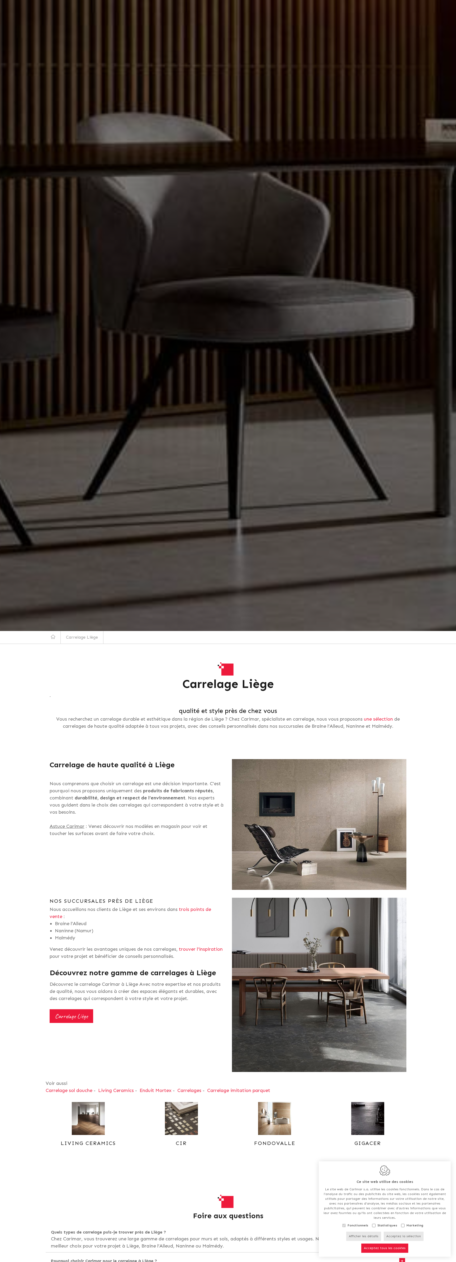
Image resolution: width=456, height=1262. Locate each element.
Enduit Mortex (156, 1090)
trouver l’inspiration (201, 949)
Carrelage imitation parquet (238, 1090)
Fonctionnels (358, 1225)
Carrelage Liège (71, 1016)
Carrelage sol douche (69, 1090)
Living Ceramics (116, 1090)
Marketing (414, 1225)
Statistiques (387, 1225)
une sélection (378, 719)
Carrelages (189, 1090)
